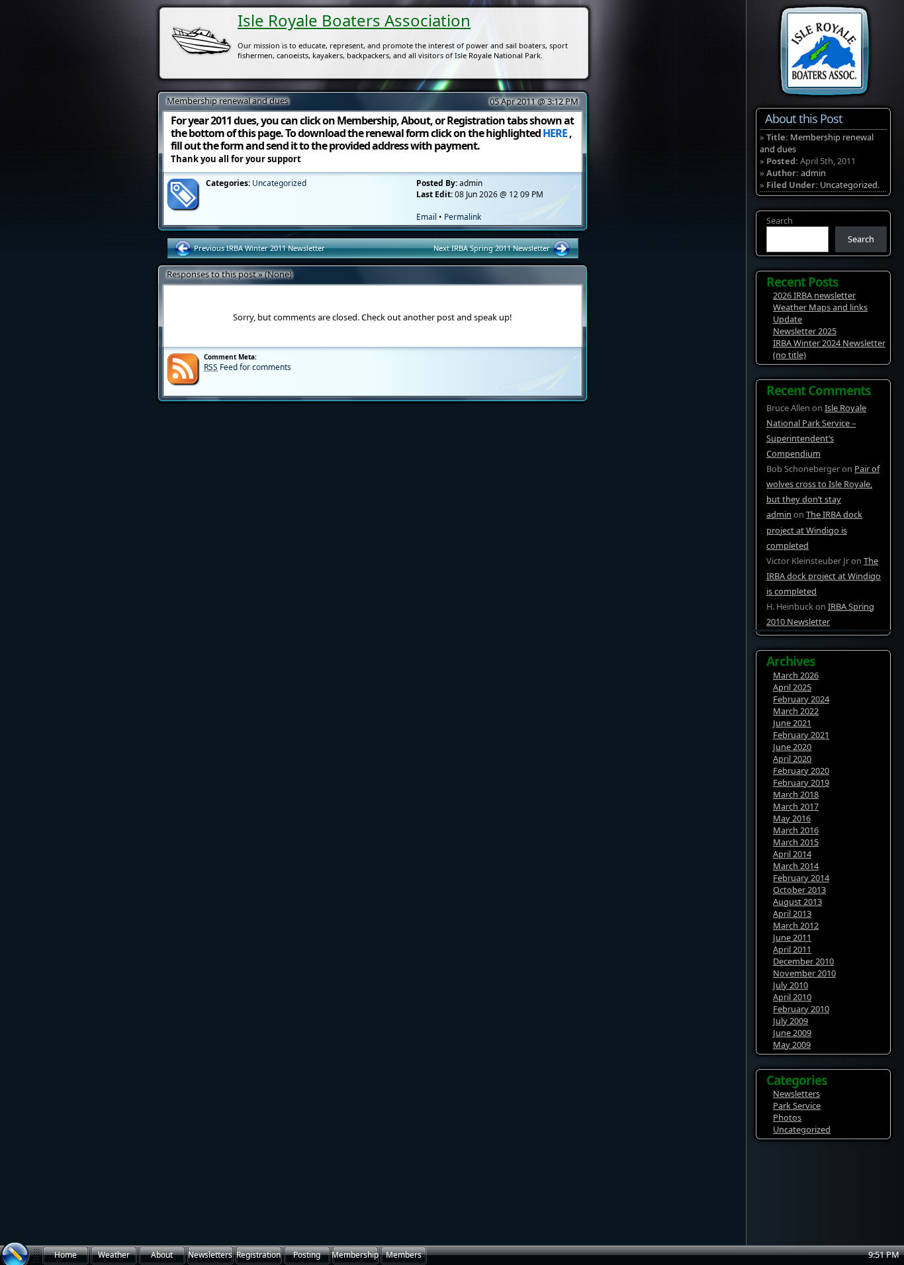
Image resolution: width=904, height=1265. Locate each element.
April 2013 (792, 913)
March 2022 (796, 711)
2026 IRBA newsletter (814, 295)
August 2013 (797, 902)
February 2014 (801, 878)
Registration (258, 1254)
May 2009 (792, 1045)
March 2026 (796, 675)
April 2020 (792, 759)
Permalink (462, 216)
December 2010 (803, 961)
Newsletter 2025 (804, 331)
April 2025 (792, 687)
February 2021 (801, 735)
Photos (787, 1117)
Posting (306, 1254)
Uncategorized (849, 185)
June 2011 (792, 937)
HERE (555, 133)
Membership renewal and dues (817, 143)
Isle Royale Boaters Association (354, 20)
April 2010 (792, 997)
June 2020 (792, 747)
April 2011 (792, 949)
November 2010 (804, 973)
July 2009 (790, 1021)
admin (813, 173)
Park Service (797, 1105)
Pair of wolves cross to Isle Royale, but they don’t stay (823, 484)
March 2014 (796, 866)
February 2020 (801, 770)
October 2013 (799, 890)
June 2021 (792, 723)
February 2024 (801, 699)
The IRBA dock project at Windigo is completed (814, 529)
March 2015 (796, 842)
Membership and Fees (355, 1257)
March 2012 (796, 925)
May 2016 (792, 818)
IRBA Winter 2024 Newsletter (829, 343)
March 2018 (796, 794)
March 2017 (796, 806)
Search (779, 220)
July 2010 (790, 985)
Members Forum (404, 1257)
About (162, 1254)
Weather (114, 1254)
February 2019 (801, 782)
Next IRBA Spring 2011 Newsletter (492, 248)
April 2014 (792, 854)
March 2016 (796, 830)
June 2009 (792, 1033)
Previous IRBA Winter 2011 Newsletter (258, 248)
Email (426, 216)
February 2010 (801, 1009)
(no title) (789, 355)
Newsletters (796, 1094)
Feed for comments (247, 367)
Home (65, 1254)
